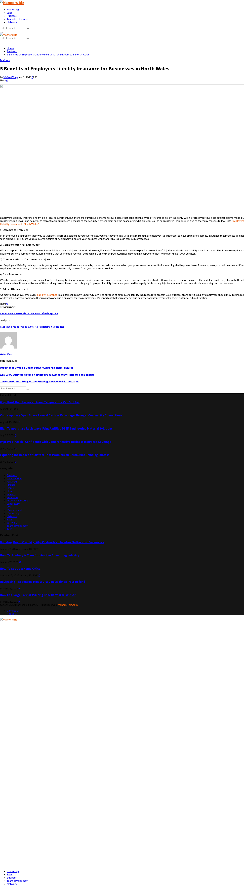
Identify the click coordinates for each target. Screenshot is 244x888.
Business (12, 15)
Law (9, 506)
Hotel (10, 490)
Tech (9, 528)
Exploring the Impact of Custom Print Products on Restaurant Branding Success (54, 455)
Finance (11, 484)
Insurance (12, 497)
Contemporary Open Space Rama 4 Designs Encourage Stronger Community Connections (61, 415)
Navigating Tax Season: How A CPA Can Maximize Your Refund (42, 582)
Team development (17, 18)
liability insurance (47, 294)
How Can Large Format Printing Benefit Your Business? (38, 595)
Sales (9, 12)
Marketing (13, 9)
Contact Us (13, 610)
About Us (12, 613)
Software (12, 522)
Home (10, 487)
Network (12, 22)
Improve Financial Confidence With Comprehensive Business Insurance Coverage (55, 442)
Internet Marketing (18, 500)
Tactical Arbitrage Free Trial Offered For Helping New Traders (32, 326)
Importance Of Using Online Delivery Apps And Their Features (36, 367)
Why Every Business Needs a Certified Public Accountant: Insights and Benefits (47, 374)
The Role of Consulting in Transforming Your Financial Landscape (39, 381)
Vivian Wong (10, 77)
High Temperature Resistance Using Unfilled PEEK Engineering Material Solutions (56, 428)
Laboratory (13, 503)
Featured (12, 481)
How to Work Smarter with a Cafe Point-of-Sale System (29, 313)
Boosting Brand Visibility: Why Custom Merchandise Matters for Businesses (52, 542)
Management (14, 509)
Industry (11, 494)
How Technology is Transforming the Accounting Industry (39, 555)
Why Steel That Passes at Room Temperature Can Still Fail (40, 402)
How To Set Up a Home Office (20, 569)
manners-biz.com (68, 604)
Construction (14, 478)
